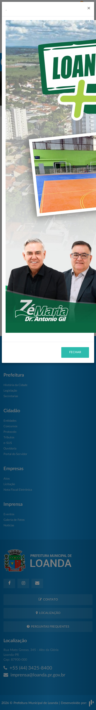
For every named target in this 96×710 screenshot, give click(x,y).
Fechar (75, 352)
